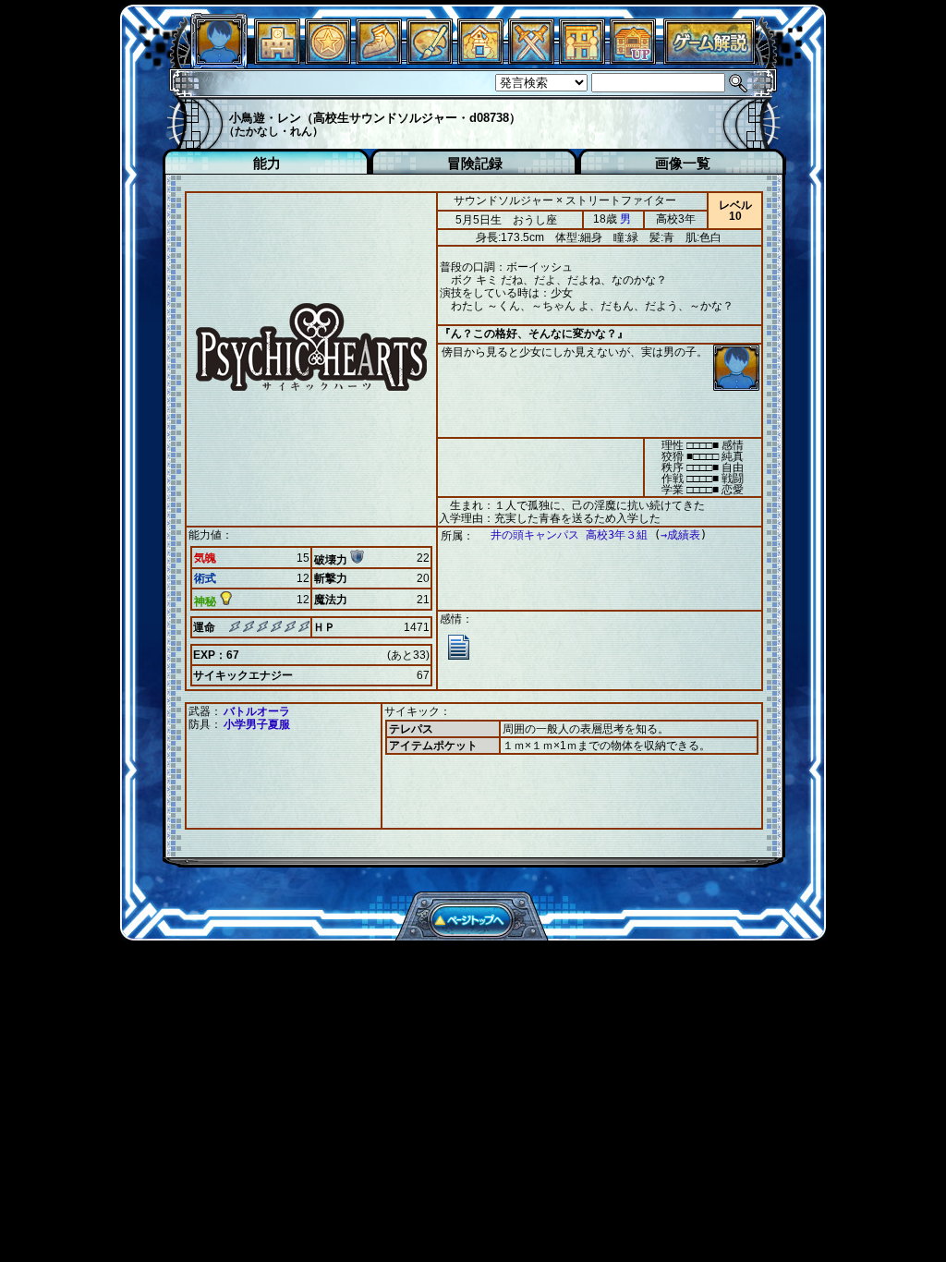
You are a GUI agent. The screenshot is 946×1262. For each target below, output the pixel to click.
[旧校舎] (633, 59)
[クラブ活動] (582, 59)
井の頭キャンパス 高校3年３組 (569, 534)
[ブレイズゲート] (480, 59)
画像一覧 (682, 163)
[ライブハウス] (531, 59)
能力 (267, 163)
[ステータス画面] (219, 59)
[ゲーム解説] (709, 59)
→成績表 (680, 534)
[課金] (328, 59)
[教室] (379, 59)
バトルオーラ (257, 711)
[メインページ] (277, 59)
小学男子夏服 (257, 724)
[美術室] (429, 59)
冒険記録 (475, 163)
